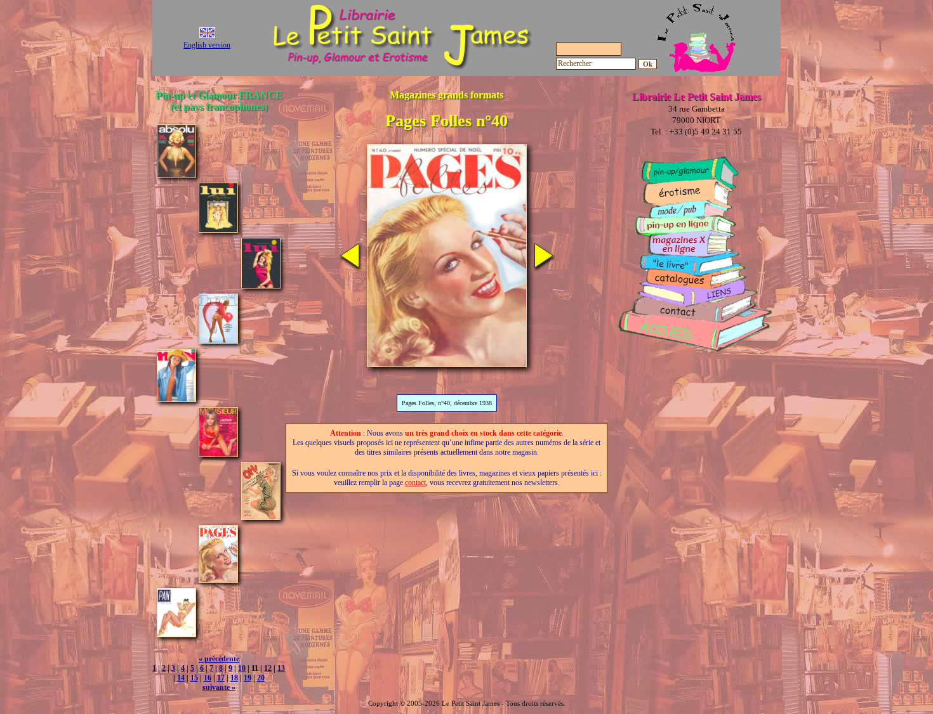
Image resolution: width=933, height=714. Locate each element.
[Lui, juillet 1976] (218, 340)
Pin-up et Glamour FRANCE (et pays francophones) (219, 100)
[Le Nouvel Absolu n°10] (176, 174)
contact (415, 482)
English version (206, 45)
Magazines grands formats (446, 94)
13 (281, 668)
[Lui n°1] (218, 229)
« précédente (219, 658)
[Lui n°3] (261, 285)
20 (261, 677)
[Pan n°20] (176, 633)
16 (207, 677)
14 (181, 677)
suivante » (218, 687)
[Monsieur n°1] (218, 453)
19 (247, 677)
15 (194, 677)
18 (234, 677)
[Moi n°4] (176, 398)
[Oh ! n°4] (261, 516)
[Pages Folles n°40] (218, 579)
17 (221, 677)
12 (268, 668)
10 (242, 668)
